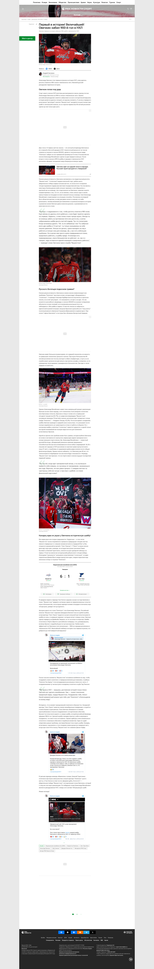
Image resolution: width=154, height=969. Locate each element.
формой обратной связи (103, 950)
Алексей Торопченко (84, 583)
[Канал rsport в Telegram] (86, 932)
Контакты (96, 940)
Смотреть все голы (64, 590)
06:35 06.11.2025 (26, 19)
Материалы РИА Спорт (80, 848)
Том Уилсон (46, 583)
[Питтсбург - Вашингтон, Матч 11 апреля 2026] (48, 580)
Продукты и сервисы (68, 940)
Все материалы (46, 76)
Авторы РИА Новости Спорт (47, 851)
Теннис (100, 937)
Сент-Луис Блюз (84, 845)
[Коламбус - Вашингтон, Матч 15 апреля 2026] (50, 580)
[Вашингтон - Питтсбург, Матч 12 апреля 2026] (49, 580)
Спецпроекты (50, 940)
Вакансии (24, 948)
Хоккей (41, 845)
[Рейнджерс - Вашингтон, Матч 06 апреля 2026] (46, 580)
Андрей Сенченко (48, 73)
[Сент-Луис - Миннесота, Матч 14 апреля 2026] (81, 580)
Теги (105, 937)
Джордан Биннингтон (66, 848)
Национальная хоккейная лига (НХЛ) (65, 565)
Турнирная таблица (65, 594)
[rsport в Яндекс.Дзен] (68, 932)
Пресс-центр (79, 940)
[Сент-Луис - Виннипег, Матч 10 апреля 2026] (79, 580)
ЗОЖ (65, 937)
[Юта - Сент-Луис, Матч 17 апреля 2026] (83, 580)
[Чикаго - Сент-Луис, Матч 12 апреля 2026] (80, 580)
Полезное (110, 937)
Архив (106, 940)
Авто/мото (76, 937)
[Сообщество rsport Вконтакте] (74, 932)
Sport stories (93, 937)
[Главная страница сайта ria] (71, 9)
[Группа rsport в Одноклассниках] (80, 932)
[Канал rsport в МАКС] (61, 932)
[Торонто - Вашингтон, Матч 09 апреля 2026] (47, 580)
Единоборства (85, 937)
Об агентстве (88, 940)
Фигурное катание (51, 937)
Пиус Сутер (80, 585)
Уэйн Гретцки (55, 848)
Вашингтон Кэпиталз (72, 845)
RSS (102, 940)
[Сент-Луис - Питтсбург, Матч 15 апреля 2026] (82, 580)
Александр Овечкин (48, 586)
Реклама (57, 940)
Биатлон (60, 937)
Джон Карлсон (44, 585)
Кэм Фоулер (86, 585)
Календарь (48, 594)
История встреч (83, 594)
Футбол (43, 937)
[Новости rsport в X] (93, 932)
